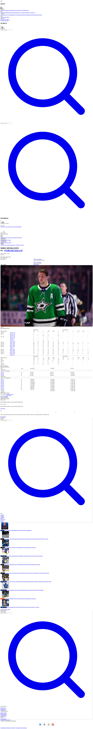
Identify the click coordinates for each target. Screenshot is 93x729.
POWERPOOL (28, 14)
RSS (21, 727)
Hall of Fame (10, 245)
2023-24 (2, 382)
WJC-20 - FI (12, 334)
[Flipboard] (53, 724)
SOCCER (6, 20)
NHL (2, 12)
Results (5, 240)
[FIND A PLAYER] (46, 215)
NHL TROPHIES (4, 396)
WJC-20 (33, 12)
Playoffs (9, 240)
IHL (16, 12)
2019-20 (2, 373)
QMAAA (24, 12)
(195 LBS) (5, 258)
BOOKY (2, 10)
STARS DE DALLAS (13, 250)
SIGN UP (6, 226)
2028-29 (2, 389)
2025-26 (2, 385)
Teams (9, 237)
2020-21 (2, 375)
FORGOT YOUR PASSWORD (14, 226)
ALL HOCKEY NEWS (5, 609)
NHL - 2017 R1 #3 (37, 262)
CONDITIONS (4, 727)
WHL (11, 12)
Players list (5, 237)
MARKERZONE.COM (5, 719)
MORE (2, 243)
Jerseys (5, 245)
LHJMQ (6, 12)
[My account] (5, 232)
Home (2, 237)
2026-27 (2, 386)
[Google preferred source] (48, 724)
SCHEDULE (3, 238)
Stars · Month (21, 245)
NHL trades (3, 408)
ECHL (14, 12)
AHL (4, 12)
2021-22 (2, 379)
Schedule (2, 240)
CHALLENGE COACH (6, 14)
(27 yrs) (8, 253)
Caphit (15, 237)
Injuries (12, 237)
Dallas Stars (8, 395)
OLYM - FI (12, 338)
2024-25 (2, 383)
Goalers (9, 242)
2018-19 (2, 372)
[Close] (1, 6)
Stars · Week (15, 245)
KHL (18, 12)
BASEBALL (7, 10)
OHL (9, 12)
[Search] (2, 8)
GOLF (23, 10)
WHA (27, 12)
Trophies (2, 245)
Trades (20, 237)
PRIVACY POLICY (11, 727)
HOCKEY (27, 10)
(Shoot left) (8, 256)
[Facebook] (40, 724)
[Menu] (1, 8)
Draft (18, 237)
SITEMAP (24, 727)
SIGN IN (2, 226)
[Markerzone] (46, 229)
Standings (2, 242)
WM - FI (12, 339)
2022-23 (2, 380)
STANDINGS (3, 241)
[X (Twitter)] (44, 724)
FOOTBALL (19, 10)
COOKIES (18, 727)
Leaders (6, 242)
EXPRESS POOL (14, 14)
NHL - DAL (12, 342)
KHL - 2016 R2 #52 (38, 259)
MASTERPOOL (21, 14)
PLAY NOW (3, 416)
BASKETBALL (13, 10)
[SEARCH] (46, 122)
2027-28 (2, 387)
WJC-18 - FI (12, 332)
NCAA (20, 12)
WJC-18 (30, 12)
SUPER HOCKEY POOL (36, 14)
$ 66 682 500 (36, 264)
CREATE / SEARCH (5, 17)
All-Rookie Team (9, 394)
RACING (2, 20)
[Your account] (3, 8)
